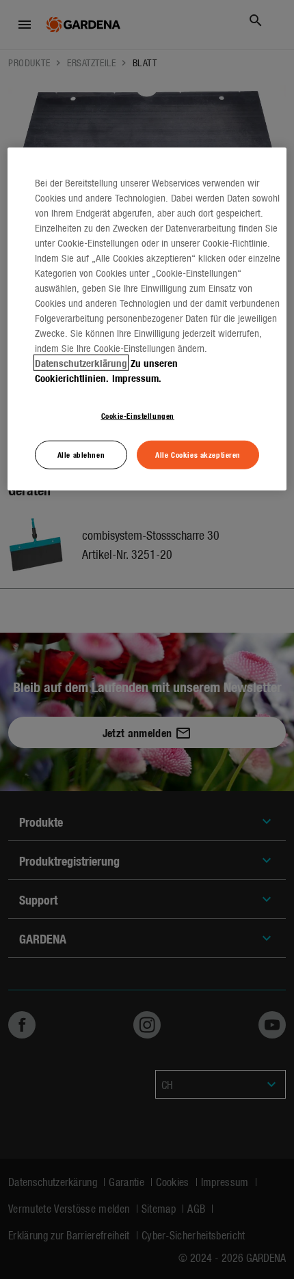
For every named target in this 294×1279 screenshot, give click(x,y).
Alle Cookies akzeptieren (198, 453)
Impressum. (136, 378)
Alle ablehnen (81, 453)
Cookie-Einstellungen (137, 415)
